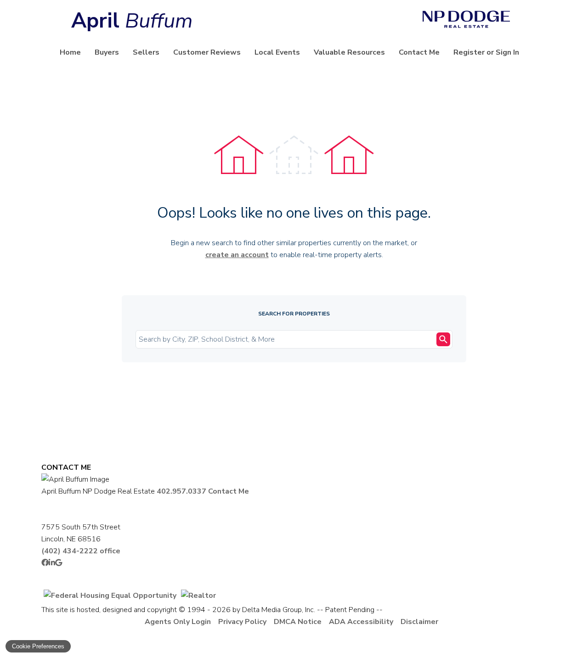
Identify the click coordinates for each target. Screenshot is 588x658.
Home (70, 52)
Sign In (507, 52)
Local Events (277, 52)
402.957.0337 (181, 491)
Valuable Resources (349, 52)
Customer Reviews (207, 52)
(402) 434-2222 (80, 551)
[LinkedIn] (52, 563)
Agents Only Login (178, 622)
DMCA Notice (298, 622)
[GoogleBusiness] (58, 563)
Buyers (107, 52)
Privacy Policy (242, 622)
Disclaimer (419, 622)
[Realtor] (198, 596)
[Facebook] (45, 563)
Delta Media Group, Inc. (278, 610)
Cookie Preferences (38, 646)
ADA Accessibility (361, 622)
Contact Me (419, 52)
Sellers (146, 52)
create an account (237, 255)
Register (469, 52)
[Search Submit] (443, 339)
